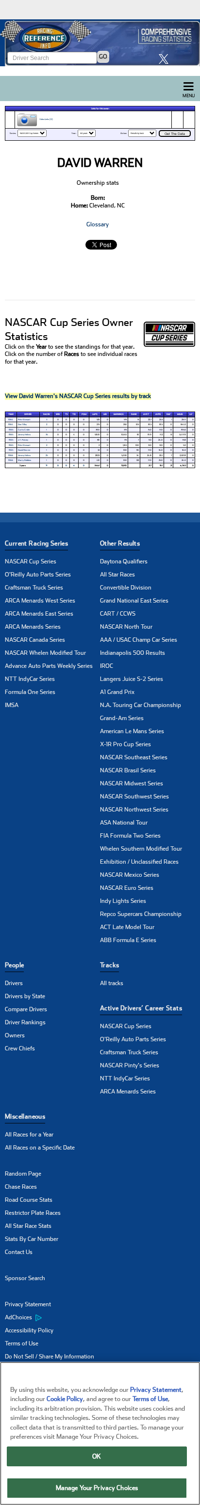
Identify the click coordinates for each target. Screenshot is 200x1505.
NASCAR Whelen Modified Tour (45, 652)
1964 (10, 419)
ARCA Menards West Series (40, 600)
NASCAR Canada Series (35, 639)
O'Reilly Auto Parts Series (38, 574)
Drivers (14, 983)
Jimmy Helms (24, 434)
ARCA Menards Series (33, 626)
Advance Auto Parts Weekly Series (49, 666)
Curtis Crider (24, 429)
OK (96, 1456)
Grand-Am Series (122, 718)
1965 (11, 429)
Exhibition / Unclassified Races (139, 861)
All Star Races (117, 574)
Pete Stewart (24, 419)
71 (46, 465)
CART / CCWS (117, 613)
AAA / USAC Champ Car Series (138, 639)
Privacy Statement (28, 1304)
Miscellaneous (25, 1116)
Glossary (97, 224)
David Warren (24, 450)
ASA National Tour (124, 822)
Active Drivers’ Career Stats (141, 1008)
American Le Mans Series (132, 731)
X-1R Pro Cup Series (125, 744)
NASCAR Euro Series (126, 888)
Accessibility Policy (29, 1330)
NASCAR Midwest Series (131, 783)
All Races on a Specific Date (40, 1147)
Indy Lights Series (123, 901)
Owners (15, 1035)
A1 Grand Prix (117, 692)
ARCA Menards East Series (39, 613)
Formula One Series (30, 692)
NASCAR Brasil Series (128, 770)
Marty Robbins (24, 460)
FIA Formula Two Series (130, 835)
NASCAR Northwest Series (134, 809)
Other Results (120, 543)
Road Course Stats (28, 1199)
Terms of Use (21, 1343)
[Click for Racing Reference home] (100, 42)
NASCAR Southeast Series (133, 757)
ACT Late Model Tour (127, 927)
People (14, 965)
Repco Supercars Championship (141, 914)
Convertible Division (125, 587)
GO (103, 56)
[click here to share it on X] (166, 59)
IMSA (11, 705)
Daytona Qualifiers (124, 561)
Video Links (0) (45, 119)
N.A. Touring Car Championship (140, 705)
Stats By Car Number (31, 1239)
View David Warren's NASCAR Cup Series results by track (78, 396)
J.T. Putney (23, 440)
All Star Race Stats (28, 1226)
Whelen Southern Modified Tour (141, 848)
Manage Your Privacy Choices (97, 1487)
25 (47, 455)
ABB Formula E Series (128, 940)
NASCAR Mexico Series (129, 874)
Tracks (109, 965)
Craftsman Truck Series (34, 587)
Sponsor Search (25, 1278)
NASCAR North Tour (126, 626)
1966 (10, 455)
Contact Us (19, 1252)
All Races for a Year (29, 1134)
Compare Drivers (26, 1009)
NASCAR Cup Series (30, 561)
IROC (106, 666)
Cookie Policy (65, 1398)
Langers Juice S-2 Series (131, 679)
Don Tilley (22, 424)
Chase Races (21, 1186)
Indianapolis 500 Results (132, 652)
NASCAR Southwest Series (134, 796)
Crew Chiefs (20, 1048)
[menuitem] (52, 1318)
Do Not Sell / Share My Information (49, 1356)
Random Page (23, 1173)
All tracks (111, 983)
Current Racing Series (36, 543)
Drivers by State (25, 996)
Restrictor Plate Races (33, 1213)
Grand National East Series (134, 600)
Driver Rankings (25, 1022)
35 (47, 434)
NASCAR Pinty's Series (129, 1065)
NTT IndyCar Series (30, 679)
